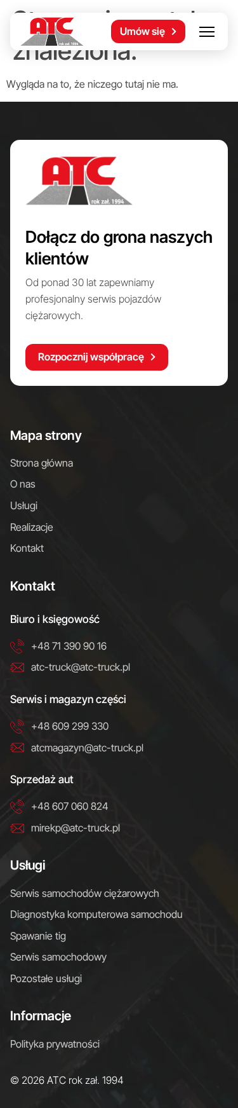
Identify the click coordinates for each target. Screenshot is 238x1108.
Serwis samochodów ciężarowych (84, 893)
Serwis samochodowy (58, 956)
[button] (206, 31)
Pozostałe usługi (46, 978)
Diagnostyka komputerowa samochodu (96, 914)
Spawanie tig (38, 935)
